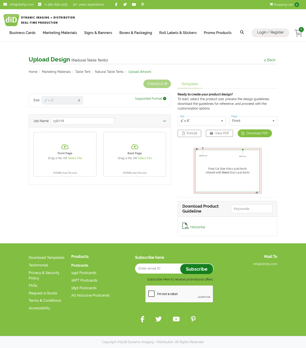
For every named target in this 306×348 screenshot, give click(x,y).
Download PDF (257, 133)
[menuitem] (22, 32)
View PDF (222, 133)
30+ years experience (88, 4)
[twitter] (125, 4)
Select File (75, 158)
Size (36, 100)
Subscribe (196, 269)
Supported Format (149, 98)
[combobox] (202, 121)
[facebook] (116, 4)
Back (271, 60)
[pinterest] (143, 4)
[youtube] (134, 4)
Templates (189, 84)
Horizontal (197, 227)
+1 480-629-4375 (56, 4)
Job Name (41, 121)
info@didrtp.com (21, 4)
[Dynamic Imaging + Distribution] (39, 20)
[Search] (241, 33)
